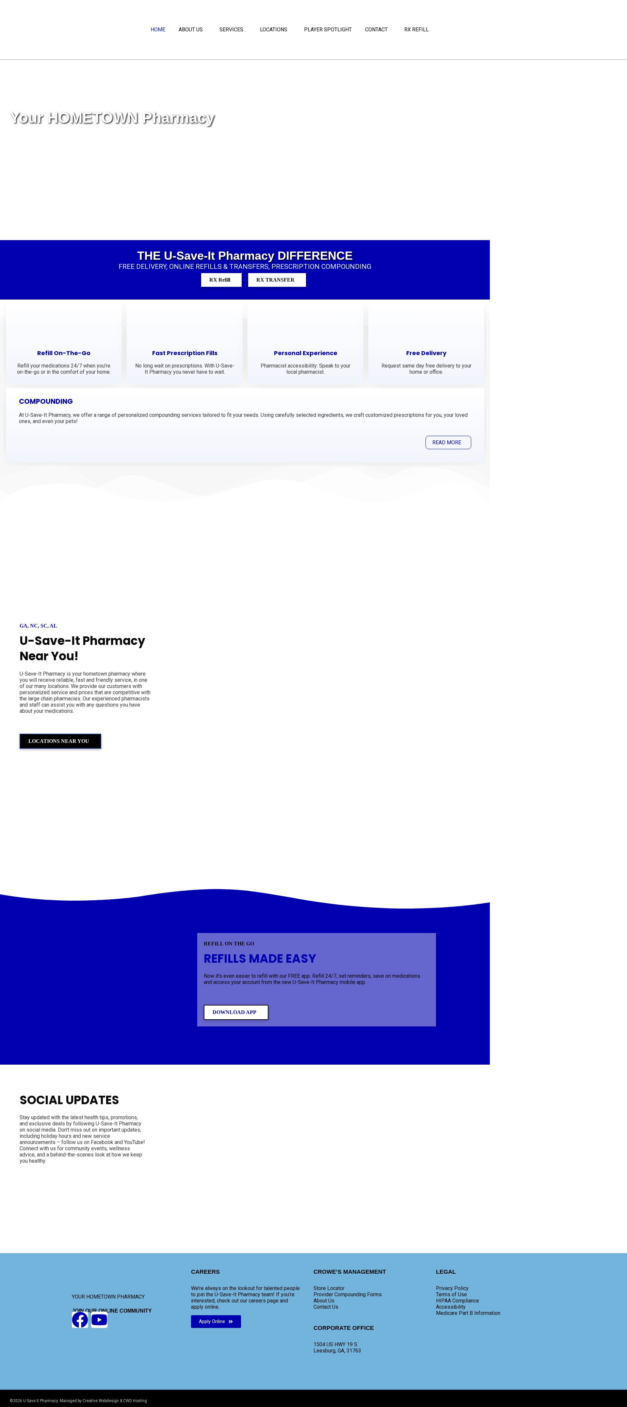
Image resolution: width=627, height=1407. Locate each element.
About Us (191, 29)
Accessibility (451, 1307)
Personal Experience (305, 353)
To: (381, 770)
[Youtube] (99, 1320)
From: (381, 744)
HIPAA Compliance (457, 1301)
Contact (376, 29)
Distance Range (312, 523)
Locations (273, 29)
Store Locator (329, 1288)
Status (365, 523)
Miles (390, 796)
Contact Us (326, 1307)
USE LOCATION (380, 836)
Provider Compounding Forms (348, 1294)
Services (231, 29)
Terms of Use (451, 1294)
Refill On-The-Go (63, 353)
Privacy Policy (452, 1288)
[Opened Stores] (365, 538)
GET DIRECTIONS (381, 808)
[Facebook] (80, 1320)
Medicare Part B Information (468, 1313)
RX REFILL (416, 29)
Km (373, 796)
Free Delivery (426, 353)
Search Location (225, 523)
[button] (192, 29)
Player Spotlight (328, 29)
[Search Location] (270, 535)
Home (158, 29)
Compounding (46, 401)
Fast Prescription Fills (184, 353)
